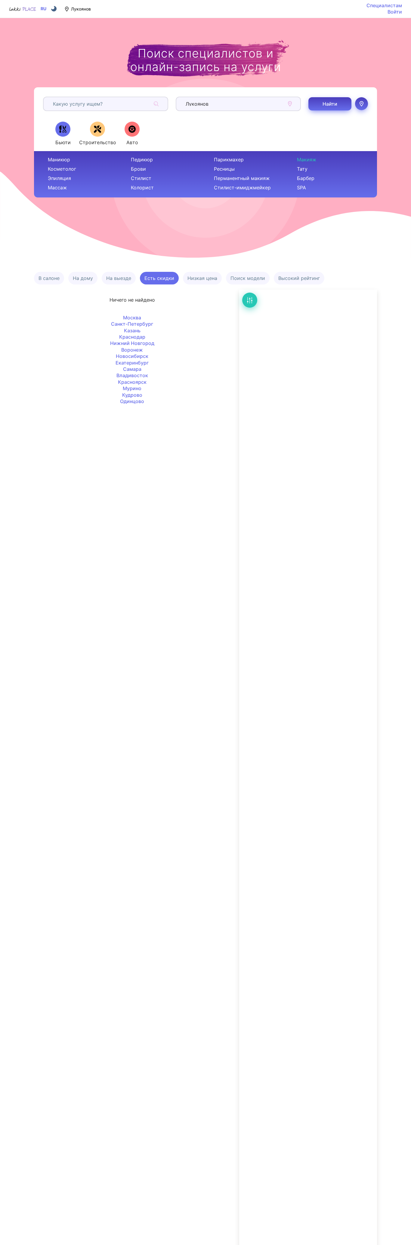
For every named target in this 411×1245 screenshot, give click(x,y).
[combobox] (53, 104)
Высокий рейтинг (299, 278)
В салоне (49, 278)
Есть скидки (159, 278)
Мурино (132, 388)
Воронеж (132, 350)
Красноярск (132, 382)
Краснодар (132, 337)
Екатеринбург (132, 363)
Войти (395, 11)
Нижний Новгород (132, 343)
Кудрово (132, 395)
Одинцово (132, 401)
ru (43, 8)
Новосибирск (132, 356)
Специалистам (384, 5)
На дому (83, 278)
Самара (132, 369)
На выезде (118, 278)
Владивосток (132, 375)
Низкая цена (202, 278)
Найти (330, 104)
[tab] (63, 133)
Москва (132, 318)
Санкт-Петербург (132, 324)
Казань (132, 331)
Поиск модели (247, 278)
